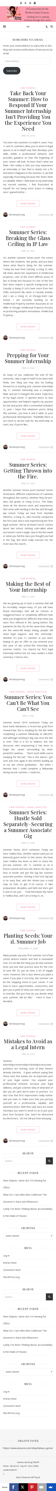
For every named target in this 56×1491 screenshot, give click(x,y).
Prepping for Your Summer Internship (28, 358)
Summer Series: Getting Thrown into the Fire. (28, 470)
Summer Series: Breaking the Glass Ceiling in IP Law (28, 237)
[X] (23, 1487)
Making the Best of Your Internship (28, 586)
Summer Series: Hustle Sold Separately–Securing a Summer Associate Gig (28, 824)
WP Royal (35, 1477)
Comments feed (11, 1269)
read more (28, 203)
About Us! (14, 1466)
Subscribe (12, 70)
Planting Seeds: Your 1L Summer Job (28, 938)
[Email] (42, 1487)
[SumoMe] (51, 1487)
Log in (6, 1255)
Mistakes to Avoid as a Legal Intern (28, 1044)
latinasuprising (17, 214)
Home (6, 1466)
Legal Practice (37, 691)
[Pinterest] (32, 1487)
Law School (28, 88)
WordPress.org (11, 1277)
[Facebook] (14, 1487)
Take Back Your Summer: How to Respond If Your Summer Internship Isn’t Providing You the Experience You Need (28, 111)
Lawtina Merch (10, 1469)
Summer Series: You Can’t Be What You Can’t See (28, 702)
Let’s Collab (33, 1466)
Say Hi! (23, 1466)
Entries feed (9, 1262)
